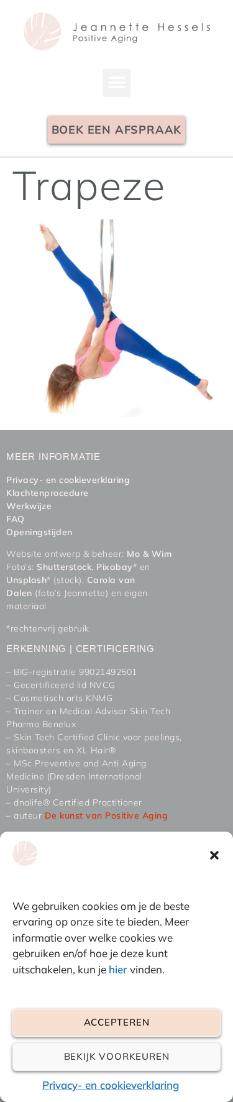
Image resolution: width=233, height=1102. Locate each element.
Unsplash (26, 579)
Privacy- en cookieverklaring (110, 1084)
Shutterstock (64, 566)
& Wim (155, 553)
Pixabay (114, 566)
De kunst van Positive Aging (106, 815)
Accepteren (117, 1022)
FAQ (15, 519)
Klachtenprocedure (47, 492)
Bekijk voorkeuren (117, 1056)
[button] (214, 855)
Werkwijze (29, 506)
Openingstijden (39, 532)
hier (119, 969)
